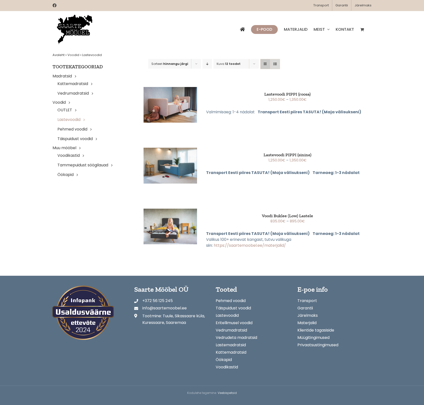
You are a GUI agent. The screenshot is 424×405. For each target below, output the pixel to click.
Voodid (73, 55)
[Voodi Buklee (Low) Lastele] (170, 226)
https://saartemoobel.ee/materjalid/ (250, 245)
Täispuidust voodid (75, 139)
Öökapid (65, 174)
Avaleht (59, 55)
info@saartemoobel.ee (164, 308)
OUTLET (64, 110)
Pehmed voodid (72, 129)
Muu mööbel (64, 148)
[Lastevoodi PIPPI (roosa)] (170, 105)
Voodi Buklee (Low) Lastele (287, 215)
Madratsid (62, 76)
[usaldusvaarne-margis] (83, 287)
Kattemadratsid (72, 84)
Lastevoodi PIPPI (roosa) (287, 94)
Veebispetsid (227, 393)
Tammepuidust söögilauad (82, 165)
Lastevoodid (68, 119)
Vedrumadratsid (73, 93)
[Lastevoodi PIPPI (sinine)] (170, 165)
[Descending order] (207, 64)
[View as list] (275, 64)
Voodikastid (68, 155)
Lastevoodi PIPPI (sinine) (287, 155)
